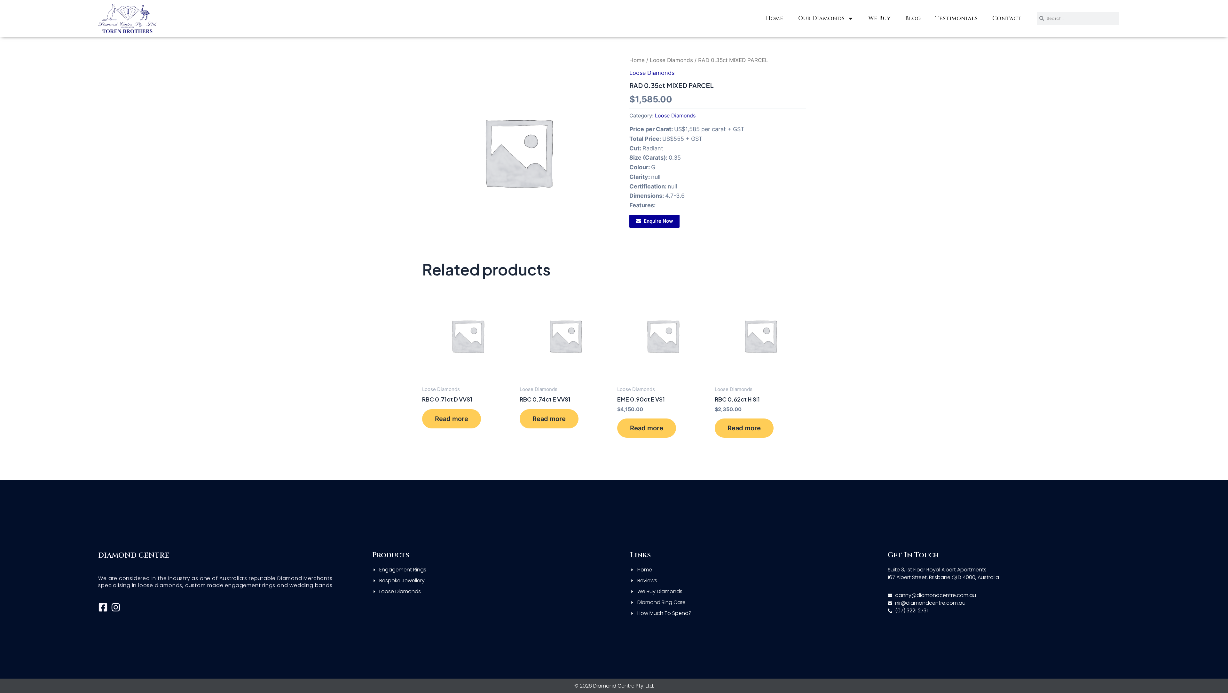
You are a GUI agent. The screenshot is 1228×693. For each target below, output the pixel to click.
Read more (451, 419)
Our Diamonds (821, 18)
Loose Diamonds (671, 60)
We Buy (879, 18)
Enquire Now (658, 221)
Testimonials (956, 18)
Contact (1006, 18)
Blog (913, 18)
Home (774, 18)
